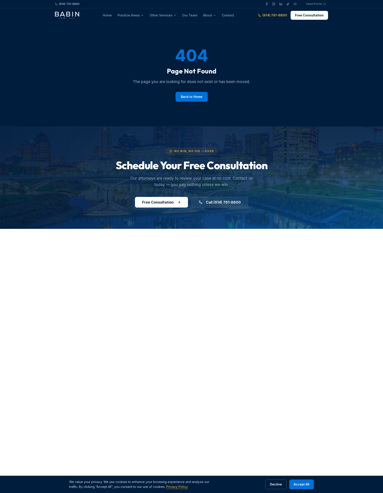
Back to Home (191, 97)
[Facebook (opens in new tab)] (267, 4)
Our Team (189, 15)
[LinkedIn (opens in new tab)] (281, 4)
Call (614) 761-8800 (223, 202)
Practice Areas (128, 15)
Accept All (301, 484)
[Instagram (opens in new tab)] (274, 4)
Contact (228, 15)
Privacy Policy (177, 487)
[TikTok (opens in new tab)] (288, 4)
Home (107, 15)
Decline (276, 484)
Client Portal (317, 4)
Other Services (161, 15)
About (207, 15)
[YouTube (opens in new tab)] (295, 4)
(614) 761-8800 (69, 4)
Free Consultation (309, 15)
